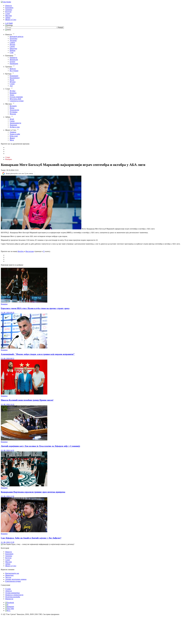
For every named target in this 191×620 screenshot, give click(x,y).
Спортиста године (17, 101)
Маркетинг (9, 575)
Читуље (8, 577)
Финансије (14, 60)
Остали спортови (16, 97)
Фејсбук (21, 251)
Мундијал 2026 (15, 99)
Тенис (12, 95)
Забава (7, 18)
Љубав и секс (15, 127)
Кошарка (13, 93)
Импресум (9, 599)
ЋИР (11, 23)
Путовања (13, 112)
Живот (12, 138)
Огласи (12, 61)
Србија (12, 42)
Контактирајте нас (12, 573)
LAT (7, 23)
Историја (13, 106)
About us (8, 591)
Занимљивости (15, 123)
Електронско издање (13, 581)
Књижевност (15, 78)
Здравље (13, 132)
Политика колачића (12, 597)
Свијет (12, 46)
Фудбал (12, 91)
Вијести (13, 69)
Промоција (14, 63)
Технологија (14, 110)
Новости (8, 6)
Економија (9, 8)
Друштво (13, 40)
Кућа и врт (14, 136)
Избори (12, 50)
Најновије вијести (16, 36)
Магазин (8, 16)
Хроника (8, 10)
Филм (12, 80)
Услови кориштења (12, 593)
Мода (12, 140)
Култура (8, 12)
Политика (13, 38)
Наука (12, 108)
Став (11, 52)
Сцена (12, 121)
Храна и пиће (15, 134)
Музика (12, 82)
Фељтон (13, 114)
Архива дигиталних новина (15, 579)
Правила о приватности (14, 595)
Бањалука (13, 48)
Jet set (12, 119)
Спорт (7, 14)
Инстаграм (30, 251)
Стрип (12, 84)
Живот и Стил (10, 20)
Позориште (14, 76)
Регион (12, 44)
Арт (11, 86)
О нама (8, 589)
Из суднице (14, 71)
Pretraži (60, 27)
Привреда (13, 58)
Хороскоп (13, 125)
